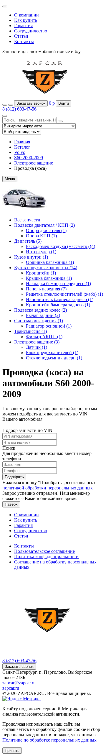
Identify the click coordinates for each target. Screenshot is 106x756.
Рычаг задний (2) (43, 315)
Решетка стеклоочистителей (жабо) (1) (64, 294)
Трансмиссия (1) (30, 331)
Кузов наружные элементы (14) (45, 267)
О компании (26, 14)
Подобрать (14, 477)
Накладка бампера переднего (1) (58, 283)
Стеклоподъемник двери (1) (54, 357)
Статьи (21, 36)
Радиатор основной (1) (49, 325)
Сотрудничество (30, 30)
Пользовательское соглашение (44, 551)
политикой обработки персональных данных (47, 487)
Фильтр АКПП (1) (44, 336)
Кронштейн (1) (41, 272)
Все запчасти (27, 219)
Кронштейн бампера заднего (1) (58, 304)
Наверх (11, 504)
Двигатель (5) (28, 241)
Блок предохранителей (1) (52, 352)
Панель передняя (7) (46, 288)
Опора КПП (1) (41, 235)
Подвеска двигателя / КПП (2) (44, 225)
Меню (10, 179)
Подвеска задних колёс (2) (40, 310)
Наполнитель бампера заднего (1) (59, 299)
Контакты (24, 41)
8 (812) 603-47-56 (19, 108)
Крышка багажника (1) (49, 278)
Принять (12, 750)
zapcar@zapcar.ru (19, 682)
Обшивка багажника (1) (50, 262)
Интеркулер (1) (41, 251)
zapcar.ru (10, 688)
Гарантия (23, 25)
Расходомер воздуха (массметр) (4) (60, 246)
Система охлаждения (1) (38, 320)
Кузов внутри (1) (31, 256)
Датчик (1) (36, 347)
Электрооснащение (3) (36, 341)
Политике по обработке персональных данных (49, 739)
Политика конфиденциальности (46, 556)
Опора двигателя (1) (46, 230)
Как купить (25, 20)
